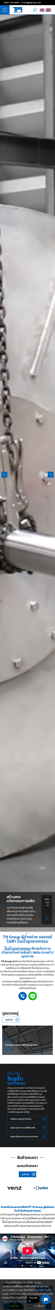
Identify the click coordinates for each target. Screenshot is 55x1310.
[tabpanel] (27, 473)
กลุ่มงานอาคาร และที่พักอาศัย (22, 1127)
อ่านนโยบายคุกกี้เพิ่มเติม (14, 1301)
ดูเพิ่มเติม (9, 1019)
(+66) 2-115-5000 (11, 2)
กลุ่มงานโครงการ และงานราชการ (24, 1136)
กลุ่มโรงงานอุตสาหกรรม (20, 1118)
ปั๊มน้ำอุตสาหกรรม (17, 948)
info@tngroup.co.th (32, 2)
